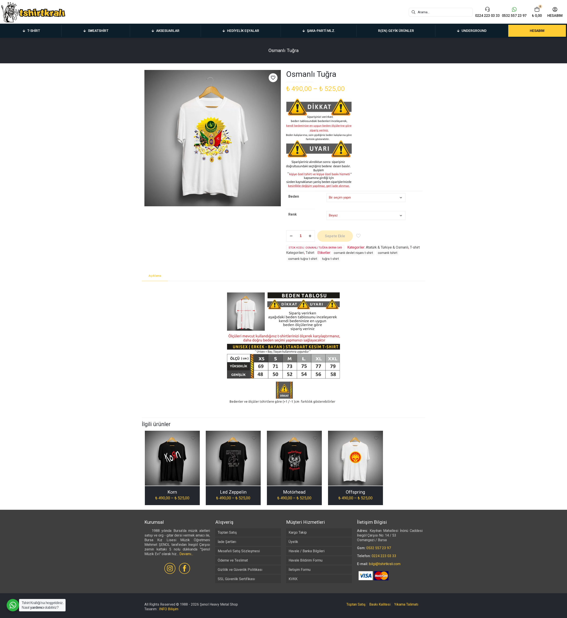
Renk (292, 214)
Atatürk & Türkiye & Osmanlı (387, 247)
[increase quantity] (310, 236)
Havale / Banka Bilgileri (306, 551)
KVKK (293, 579)
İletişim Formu (300, 570)
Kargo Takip (298, 532)
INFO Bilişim (168, 609)
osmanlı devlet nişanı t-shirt (353, 253)
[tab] (155, 276)
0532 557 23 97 (378, 548)
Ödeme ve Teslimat (233, 560)
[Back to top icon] (545, 609)
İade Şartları (227, 542)
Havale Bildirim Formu (305, 560)
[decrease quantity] (291, 236)
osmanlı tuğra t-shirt (302, 259)
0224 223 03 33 (384, 556)
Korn (172, 492)
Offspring (355, 492)
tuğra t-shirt (330, 259)
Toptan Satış (227, 532)
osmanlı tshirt (387, 253)
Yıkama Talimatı (406, 604)
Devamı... (186, 554)
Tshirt (310, 253)
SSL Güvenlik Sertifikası (236, 579)
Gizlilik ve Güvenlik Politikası (240, 570)
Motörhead (294, 492)
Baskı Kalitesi (379, 604)
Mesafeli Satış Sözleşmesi (239, 551)
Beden (293, 196)
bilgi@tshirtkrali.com (384, 564)
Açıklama (154, 275)
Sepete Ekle (335, 236)
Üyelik (293, 542)
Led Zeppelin (233, 492)
